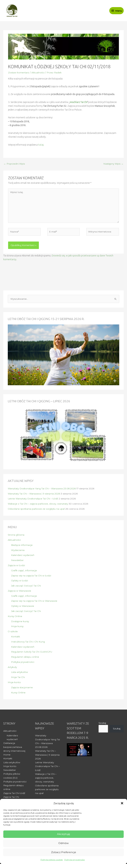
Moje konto (14, 682)
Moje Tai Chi (18, 677)
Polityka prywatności (74, 859)
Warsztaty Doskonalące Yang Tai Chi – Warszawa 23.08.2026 (42, 488)
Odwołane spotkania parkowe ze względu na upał (36, 508)
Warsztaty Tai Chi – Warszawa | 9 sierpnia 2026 (34, 493)
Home (6, 754)
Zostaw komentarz (18, 72)
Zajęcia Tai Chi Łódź (14, 793)
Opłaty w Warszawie (22, 606)
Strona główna (16, 534)
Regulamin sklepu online (25, 657)
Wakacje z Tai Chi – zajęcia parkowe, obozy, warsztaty (38, 503)
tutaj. (41, 144)
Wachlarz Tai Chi (78, 102)
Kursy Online (15, 616)
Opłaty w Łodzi (19, 580)
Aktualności (37, 72)
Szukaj (102, 723)
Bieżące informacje (22, 545)
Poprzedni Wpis (14, 163)
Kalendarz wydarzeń (22, 555)
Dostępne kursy (20, 621)
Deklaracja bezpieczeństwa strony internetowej (14, 747)
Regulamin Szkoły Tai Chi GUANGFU (31, 651)
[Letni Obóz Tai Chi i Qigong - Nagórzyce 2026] (63, 435)
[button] (122, 803)
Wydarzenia (17, 550)
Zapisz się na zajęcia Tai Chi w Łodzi (31, 575)
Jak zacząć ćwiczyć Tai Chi (26, 585)
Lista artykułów (19, 672)
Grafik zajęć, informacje (24, 570)
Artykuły (12, 667)
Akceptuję (63, 834)
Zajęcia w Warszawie (19, 590)
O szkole (13, 631)
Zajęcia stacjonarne (22, 687)
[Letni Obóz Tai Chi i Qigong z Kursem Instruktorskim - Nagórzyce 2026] (63, 354)
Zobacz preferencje (63, 852)
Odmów (63, 843)
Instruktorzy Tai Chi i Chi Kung (28, 641)
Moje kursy (17, 626)
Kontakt (15, 636)
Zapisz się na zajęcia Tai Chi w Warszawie (34, 601)
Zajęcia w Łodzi (16, 565)
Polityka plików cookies (52, 859)
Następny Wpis (113, 163)
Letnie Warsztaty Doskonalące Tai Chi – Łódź (33, 498)
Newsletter (17, 560)
